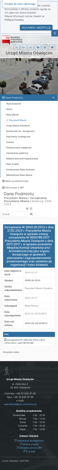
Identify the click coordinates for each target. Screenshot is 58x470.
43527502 (24, 461)
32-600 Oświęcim (20, 387)
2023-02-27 (31, 272)
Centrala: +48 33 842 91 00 (20, 393)
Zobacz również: (29, 436)
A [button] (16, 47)
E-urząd (30, 451)
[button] (38, 47)
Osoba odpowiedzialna (13, 288)
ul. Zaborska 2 (20, 383)
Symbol (8, 280)
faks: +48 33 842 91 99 (20, 397)
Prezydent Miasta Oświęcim (39, 288)
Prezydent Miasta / (16, 198)
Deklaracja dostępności (30, 440)
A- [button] (30, 47)
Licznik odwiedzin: (10, 461)
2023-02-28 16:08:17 (36, 313)
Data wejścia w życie (12, 272)
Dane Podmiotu (14, 97)
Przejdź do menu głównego (20, 3)
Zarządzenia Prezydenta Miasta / (25, 199)
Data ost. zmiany (9, 323)
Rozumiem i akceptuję (36, 27)
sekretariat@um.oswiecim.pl (20, 404)
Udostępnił (10, 305)
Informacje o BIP (14, 187)
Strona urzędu (30, 444)
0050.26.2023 (32, 280)
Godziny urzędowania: (29, 410)
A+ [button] (24, 47)
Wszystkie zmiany (11, 352)
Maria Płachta (31, 305)
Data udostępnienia (12, 313)
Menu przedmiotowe (17, 181)
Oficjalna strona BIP (30, 447)
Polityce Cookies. (14, 19)
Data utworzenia (10, 298)
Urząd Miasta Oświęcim (29, 53)
